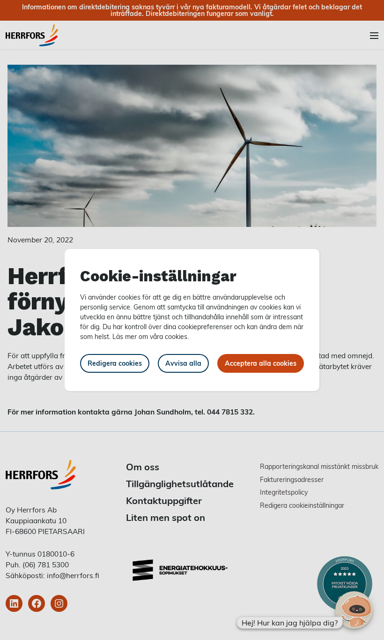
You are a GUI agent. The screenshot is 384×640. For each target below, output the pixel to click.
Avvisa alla (183, 363)
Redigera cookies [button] (115, 363)
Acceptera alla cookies (260, 363)
